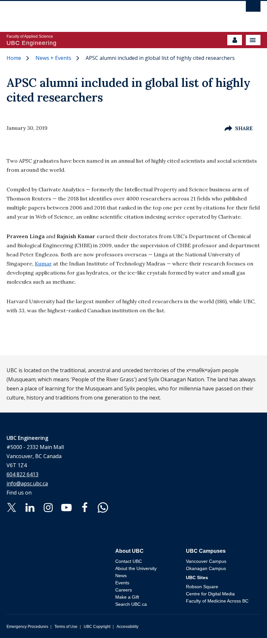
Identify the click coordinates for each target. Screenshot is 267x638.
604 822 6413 (22, 474)
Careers (123, 589)
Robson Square (202, 586)
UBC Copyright (97, 626)
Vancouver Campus (206, 561)
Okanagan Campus (206, 568)
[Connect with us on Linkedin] (30, 507)
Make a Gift (127, 597)
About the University (136, 568)
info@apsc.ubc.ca (27, 483)
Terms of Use (65, 626)
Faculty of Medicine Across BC (217, 601)
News (121, 575)
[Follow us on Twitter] (12, 507)
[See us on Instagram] (48, 507)
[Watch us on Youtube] (66, 507)
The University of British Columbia (95, 13)
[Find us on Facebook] (84, 507)
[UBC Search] (253, 8)
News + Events (53, 57)
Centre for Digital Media (210, 593)
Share (244, 128)
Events (122, 582)
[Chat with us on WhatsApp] (103, 507)
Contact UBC (128, 561)
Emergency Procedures (27, 626)
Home (14, 57)
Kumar (43, 263)
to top (247, 621)
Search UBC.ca (131, 604)
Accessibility (127, 626)
